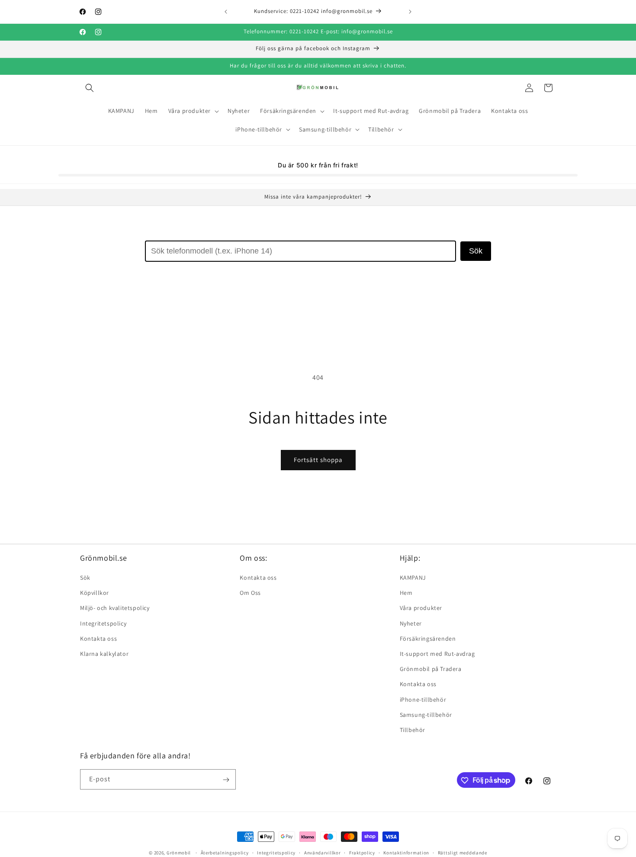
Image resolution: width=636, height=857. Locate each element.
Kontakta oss (98, 638)
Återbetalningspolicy (225, 852)
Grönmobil (179, 853)
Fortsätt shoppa (318, 460)
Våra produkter (421, 608)
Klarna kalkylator (104, 654)
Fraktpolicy (362, 852)
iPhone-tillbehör (423, 699)
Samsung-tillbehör (426, 715)
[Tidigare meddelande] (225, 11)
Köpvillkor (94, 593)
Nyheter (411, 623)
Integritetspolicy (103, 623)
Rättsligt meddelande (462, 852)
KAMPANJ (413, 577)
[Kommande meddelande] (410, 11)
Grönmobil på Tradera (431, 669)
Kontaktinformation (406, 852)
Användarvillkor (322, 852)
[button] (89, 87)
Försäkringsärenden (428, 638)
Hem (406, 593)
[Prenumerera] (225, 780)
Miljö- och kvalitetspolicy (115, 608)
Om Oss (250, 593)
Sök (475, 251)
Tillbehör (412, 730)
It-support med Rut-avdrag (437, 654)
